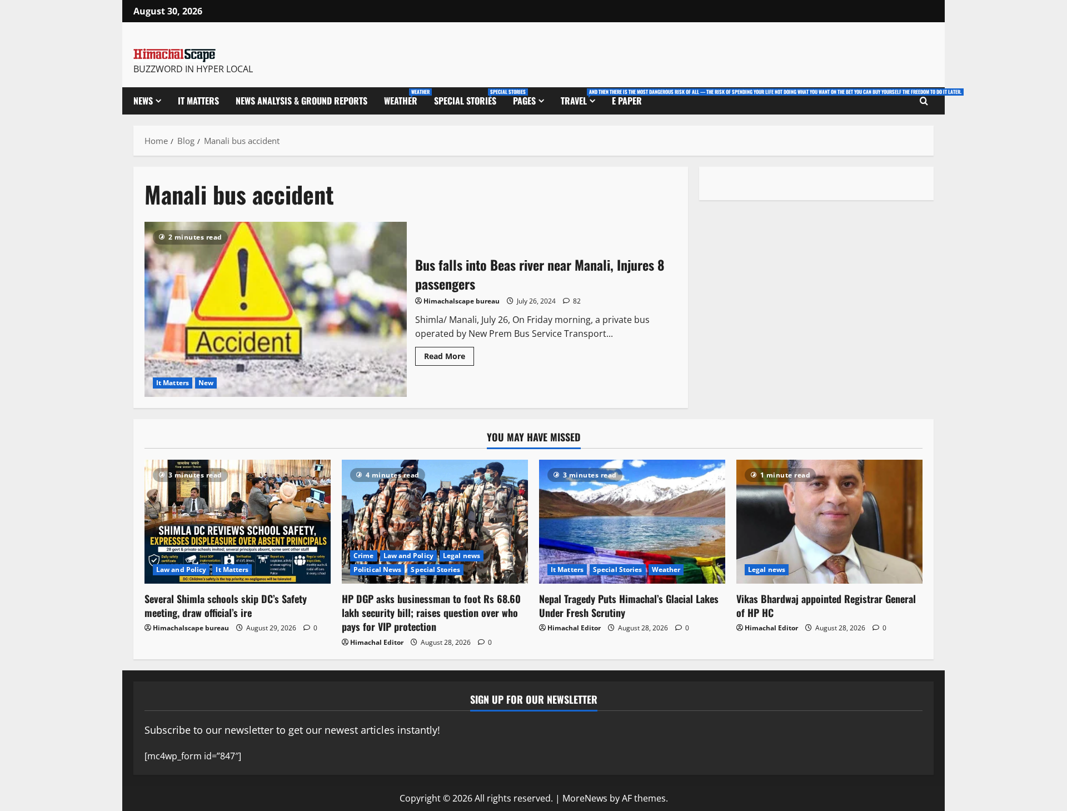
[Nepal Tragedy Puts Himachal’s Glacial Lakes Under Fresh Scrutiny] (632, 522)
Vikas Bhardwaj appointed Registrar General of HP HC (826, 605)
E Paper (627, 100)
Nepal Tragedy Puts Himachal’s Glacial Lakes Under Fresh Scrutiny (629, 605)
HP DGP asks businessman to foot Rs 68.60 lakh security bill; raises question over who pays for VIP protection (431, 612)
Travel (582, 97)
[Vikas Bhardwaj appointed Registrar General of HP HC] (829, 522)
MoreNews (584, 798)
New (205, 382)
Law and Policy (181, 569)
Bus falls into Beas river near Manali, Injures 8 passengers (275, 309)
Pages (524, 100)
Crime (363, 555)
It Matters (198, 100)
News (143, 100)
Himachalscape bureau (461, 301)
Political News (377, 569)
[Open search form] (924, 101)
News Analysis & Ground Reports (301, 100)
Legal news (461, 555)
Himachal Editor (376, 642)
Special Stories (469, 97)
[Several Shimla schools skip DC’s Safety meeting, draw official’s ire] (237, 522)
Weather (405, 97)
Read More (449, 354)
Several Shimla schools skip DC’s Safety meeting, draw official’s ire (225, 605)
